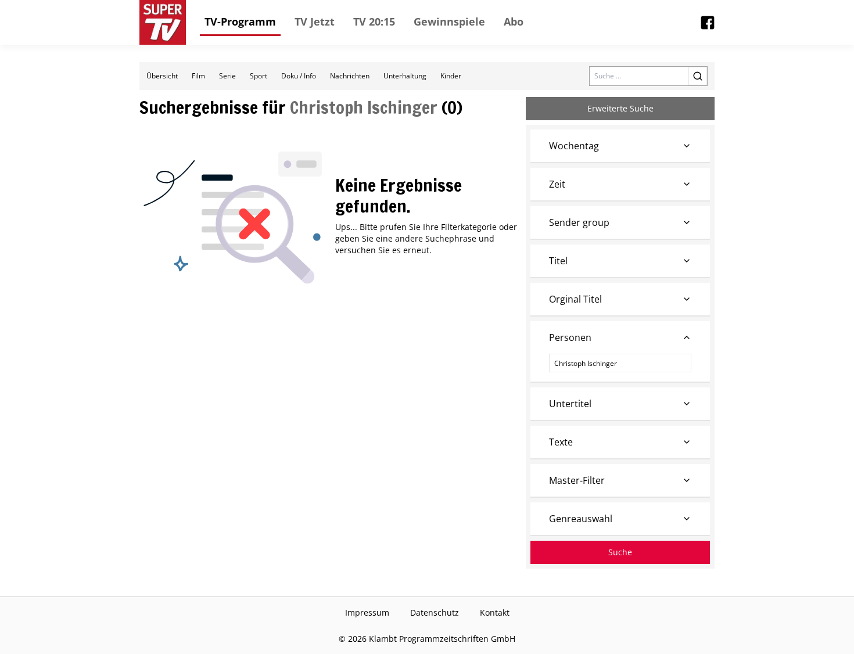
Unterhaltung (404, 76)
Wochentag (574, 145)
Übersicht (162, 76)
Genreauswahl (580, 518)
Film (198, 76)
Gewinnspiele (449, 21)
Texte (561, 442)
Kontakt (494, 612)
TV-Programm (240, 21)
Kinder (450, 76)
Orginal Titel (575, 299)
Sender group (579, 222)
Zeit (557, 184)
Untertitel (570, 403)
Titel (558, 260)
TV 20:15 (374, 21)
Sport (258, 76)
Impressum (367, 612)
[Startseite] (162, 22)
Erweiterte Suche (620, 108)
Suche (620, 552)
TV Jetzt (315, 21)
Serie (227, 76)
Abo (513, 21)
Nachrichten (349, 76)
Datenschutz (434, 612)
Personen (570, 337)
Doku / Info (298, 76)
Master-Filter (577, 480)
